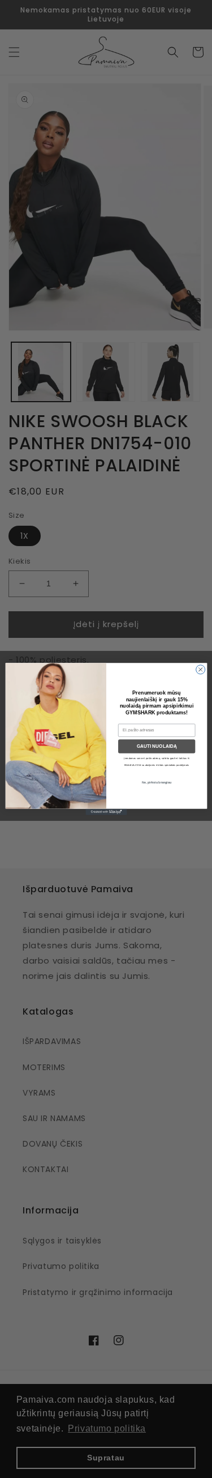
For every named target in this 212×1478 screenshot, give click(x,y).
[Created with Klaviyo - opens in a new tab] (106, 812)
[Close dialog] (200, 669)
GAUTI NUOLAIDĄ (156, 746)
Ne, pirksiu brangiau (156, 782)
